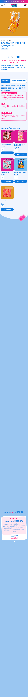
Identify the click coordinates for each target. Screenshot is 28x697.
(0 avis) (10, 40)
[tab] (5, 81)
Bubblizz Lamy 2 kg (5, 172)
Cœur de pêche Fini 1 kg (6, 201)
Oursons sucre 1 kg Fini (20, 172)
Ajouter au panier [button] (7, 152)
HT (3, 146)
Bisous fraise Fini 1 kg (6, 144)
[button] (1, 5)
